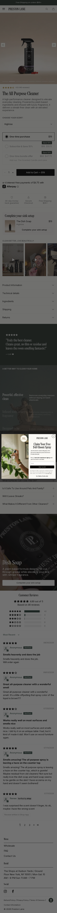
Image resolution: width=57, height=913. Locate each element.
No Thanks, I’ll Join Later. (42, 476)
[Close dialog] (53, 436)
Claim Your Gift (42, 467)
